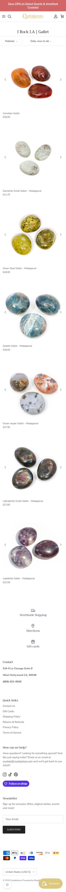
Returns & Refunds (13, 722)
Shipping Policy (11, 716)
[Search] (11, 16)
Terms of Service (12, 732)
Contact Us (9, 706)
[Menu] (3, 16)
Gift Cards (8, 711)
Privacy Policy (10, 727)
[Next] (60, 79)
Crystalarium (16, 880)
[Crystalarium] (33, 16)
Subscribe (14, 829)
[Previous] (5, 79)
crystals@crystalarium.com (18, 761)
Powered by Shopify (32, 880)
